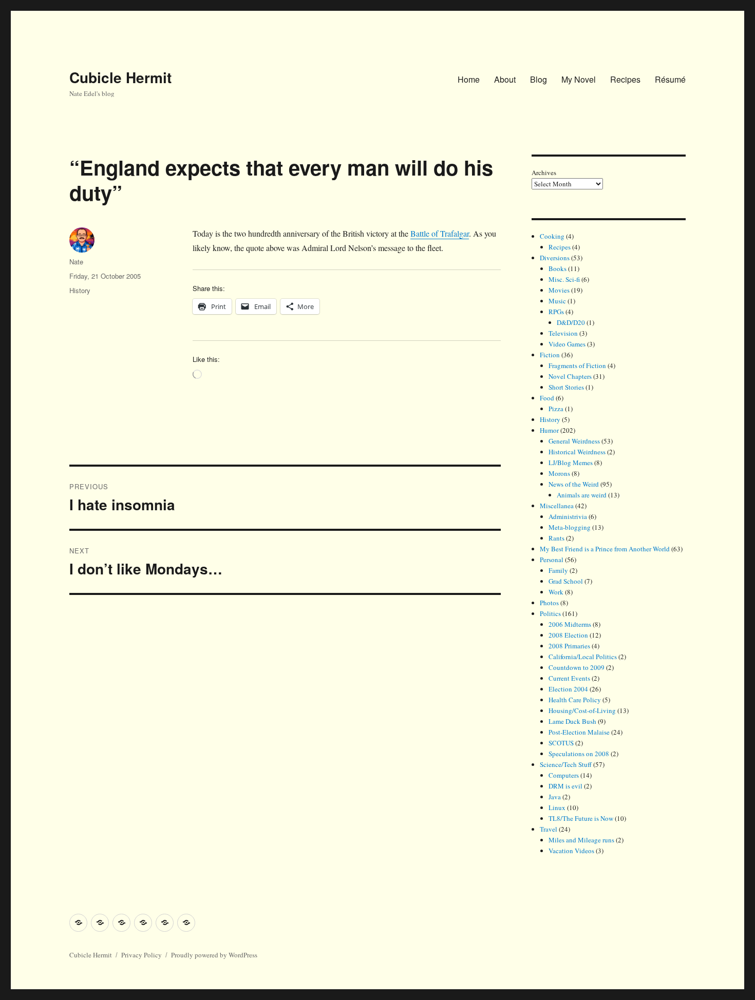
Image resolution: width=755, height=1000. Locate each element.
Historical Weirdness (577, 451)
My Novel (578, 79)
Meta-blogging (570, 527)
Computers (564, 775)
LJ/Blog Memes (571, 462)
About (505, 79)
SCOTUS (561, 742)
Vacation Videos (571, 850)
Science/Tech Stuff (566, 764)
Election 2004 (568, 689)
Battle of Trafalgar (439, 233)
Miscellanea (557, 505)
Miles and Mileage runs (581, 839)
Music (557, 300)
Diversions (555, 257)
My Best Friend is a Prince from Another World (605, 548)
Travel (548, 829)
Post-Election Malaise (579, 732)
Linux (557, 807)
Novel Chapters (570, 376)
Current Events (569, 678)
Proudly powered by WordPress (214, 954)
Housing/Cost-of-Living (582, 710)
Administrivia (568, 516)
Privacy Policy (141, 954)
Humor (549, 430)
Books (558, 268)
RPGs (556, 311)
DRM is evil (565, 786)
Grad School (566, 581)
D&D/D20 (571, 322)
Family (558, 570)
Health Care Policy (575, 699)
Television (563, 333)
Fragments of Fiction (577, 365)
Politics (550, 613)
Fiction (550, 354)
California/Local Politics (583, 656)
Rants (556, 538)
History (79, 290)
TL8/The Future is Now (581, 818)
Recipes (625, 79)
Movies (559, 290)
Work (556, 592)
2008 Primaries (569, 645)
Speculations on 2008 (579, 753)
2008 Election (568, 635)
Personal (551, 559)
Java (555, 796)
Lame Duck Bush (572, 721)
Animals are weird (582, 494)
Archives (544, 172)
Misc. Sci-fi (564, 279)
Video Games (567, 344)
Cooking (552, 236)
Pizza (556, 408)
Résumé (670, 79)
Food (547, 397)
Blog (538, 79)
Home (469, 79)
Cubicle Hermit (120, 77)
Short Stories (566, 387)
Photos (549, 602)
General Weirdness (574, 441)
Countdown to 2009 (577, 667)
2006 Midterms (570, 624)
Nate (76, 261)
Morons (559, 473)
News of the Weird (574, 484)
